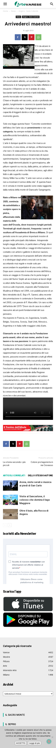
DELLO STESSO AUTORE (40, 475)
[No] (52, 737)
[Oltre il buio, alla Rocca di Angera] (10, 514)
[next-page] (9, 525)
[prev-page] (5, 525)
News (13, 11)
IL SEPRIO (10, 724)
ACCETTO (20, 743)
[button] (5, 4)
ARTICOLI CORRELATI (14, 475)
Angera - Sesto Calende (28, 11)
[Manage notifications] (49, 741)
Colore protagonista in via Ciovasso (42, 464)
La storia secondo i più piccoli (14, 464)
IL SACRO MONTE (15, 714)
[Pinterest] (31, 37)
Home (5, 11)
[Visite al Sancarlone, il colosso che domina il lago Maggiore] (10, 500)
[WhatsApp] (38, 37)
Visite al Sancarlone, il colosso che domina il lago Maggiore (34, 500)
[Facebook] (18, 37)
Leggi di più (34, 743)
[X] (25, 37)
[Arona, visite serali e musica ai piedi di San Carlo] (10, 485)
